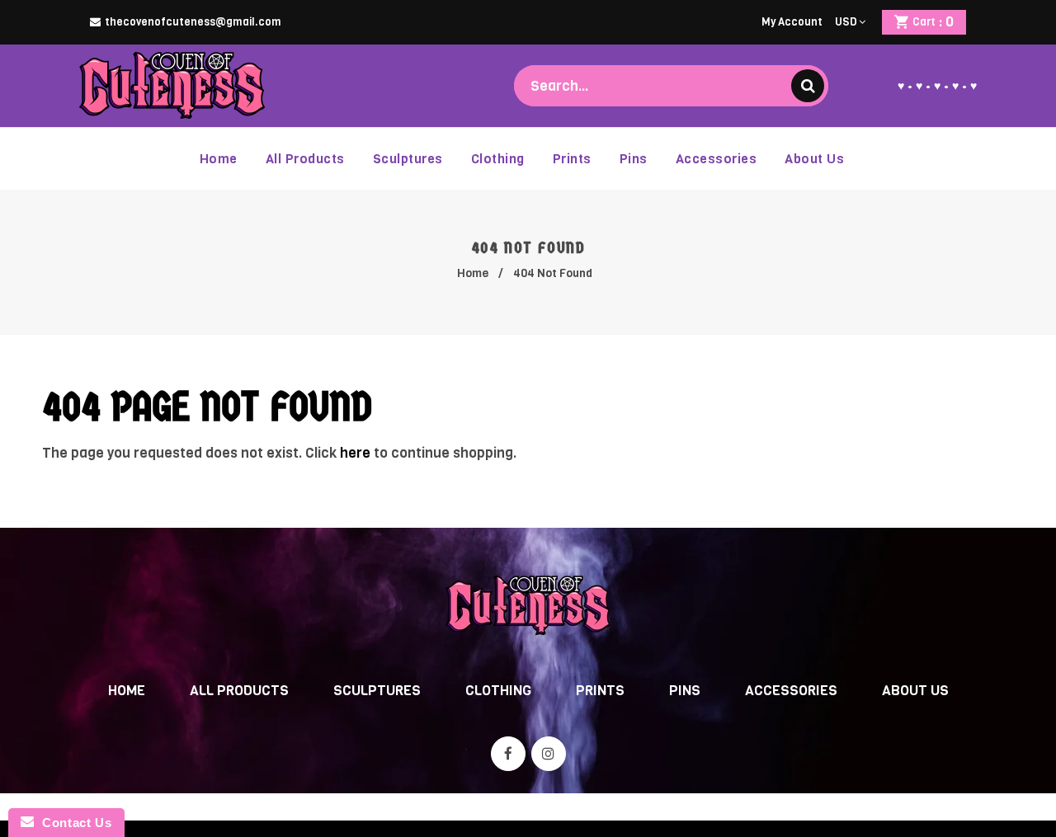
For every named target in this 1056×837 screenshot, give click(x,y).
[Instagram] (548, 753)
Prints (600, 690)
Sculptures (377, 690)
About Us (915, 690)
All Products (239, 690)
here (355, 453)
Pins (684, 690)
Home (472, 273)
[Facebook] (508, 753)
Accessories (791, 690)
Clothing (498, 690)
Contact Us (72, 823)
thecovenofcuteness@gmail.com (193, 22)
